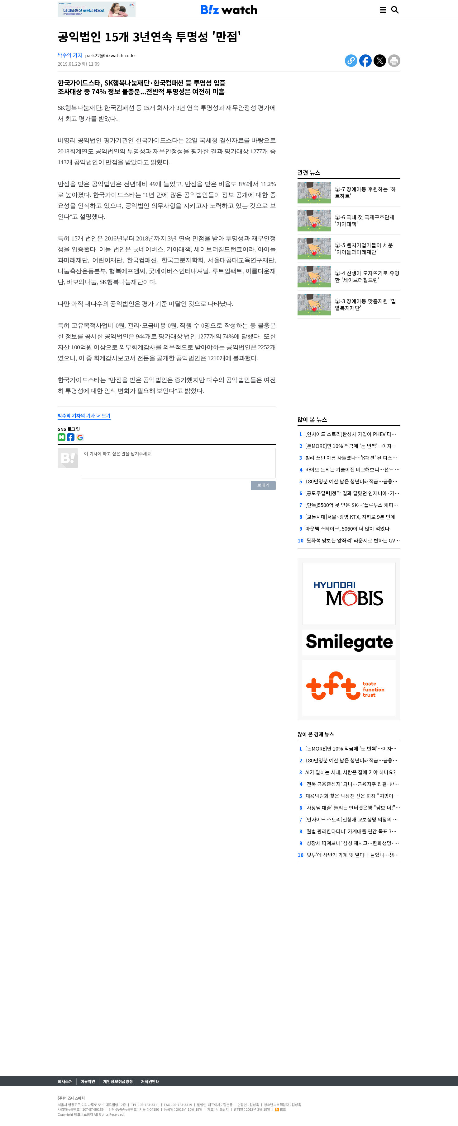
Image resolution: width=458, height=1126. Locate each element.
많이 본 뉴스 (312, 419)
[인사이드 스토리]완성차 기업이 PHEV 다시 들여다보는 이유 (368, 434)
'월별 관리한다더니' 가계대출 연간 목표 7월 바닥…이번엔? (366, 831)
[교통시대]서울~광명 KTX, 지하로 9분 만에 (350, 516)
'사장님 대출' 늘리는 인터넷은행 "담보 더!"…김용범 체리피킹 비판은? (378, 807)
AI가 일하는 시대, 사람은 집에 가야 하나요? (350, 772)
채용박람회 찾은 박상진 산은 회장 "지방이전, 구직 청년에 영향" (371, 795)
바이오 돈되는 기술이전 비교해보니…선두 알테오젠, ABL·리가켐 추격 (378, 469)
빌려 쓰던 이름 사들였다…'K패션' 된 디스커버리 (355, 457)
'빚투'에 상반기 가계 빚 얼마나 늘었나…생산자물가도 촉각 (366, 854)
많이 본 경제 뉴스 (316, 734)
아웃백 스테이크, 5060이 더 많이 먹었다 (347, 528)
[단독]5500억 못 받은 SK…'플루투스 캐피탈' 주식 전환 (362, 505)
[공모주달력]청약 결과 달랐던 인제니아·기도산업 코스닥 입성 (369, 493)
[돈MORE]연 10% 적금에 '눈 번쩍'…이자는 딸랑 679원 (363, 445)
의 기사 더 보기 (84, 415)
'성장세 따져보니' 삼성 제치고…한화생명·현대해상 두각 (364, 843)
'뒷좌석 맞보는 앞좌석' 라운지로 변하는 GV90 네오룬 (360, 540)
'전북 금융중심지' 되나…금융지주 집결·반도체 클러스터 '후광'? (372, 784)
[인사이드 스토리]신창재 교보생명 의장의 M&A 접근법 (361, 819)
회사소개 (65, 1081)
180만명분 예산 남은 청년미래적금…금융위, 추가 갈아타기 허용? (373, 481)
